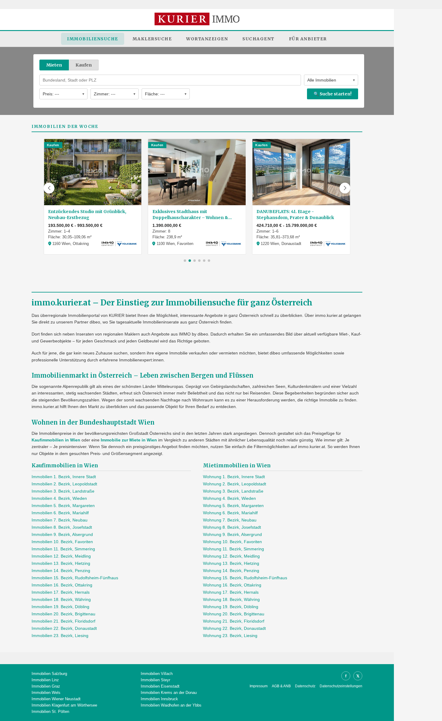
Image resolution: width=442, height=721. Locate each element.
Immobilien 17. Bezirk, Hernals (61, 592)
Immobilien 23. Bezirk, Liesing (60, 635)
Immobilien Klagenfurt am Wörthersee (64, 705)
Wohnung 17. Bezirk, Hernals (231, 592)
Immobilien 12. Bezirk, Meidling (61, 556)
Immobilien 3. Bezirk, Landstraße (63, 491)
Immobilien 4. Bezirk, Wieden (59, 498)
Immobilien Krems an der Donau (169, 692)
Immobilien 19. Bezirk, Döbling (60, 606)
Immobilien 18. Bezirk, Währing (61, 599)
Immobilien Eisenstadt (160, 686)
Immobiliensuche (92, 39)
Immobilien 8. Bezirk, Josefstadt (62, 527)
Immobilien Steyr (155, 680)
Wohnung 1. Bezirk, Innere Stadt (234, 476)
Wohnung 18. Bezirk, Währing (231, 599)
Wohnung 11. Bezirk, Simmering (233, 548)
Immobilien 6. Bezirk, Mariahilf (60, 512)
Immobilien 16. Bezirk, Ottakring (62, 585)
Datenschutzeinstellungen (341, 686)
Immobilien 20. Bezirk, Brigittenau (63, 613)
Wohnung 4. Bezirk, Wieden (229, 498)
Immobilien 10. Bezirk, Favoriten (62, 541)
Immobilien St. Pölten (50, 711)
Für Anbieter (308, 39)
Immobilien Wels (46, 692)
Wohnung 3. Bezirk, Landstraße (233, 491)
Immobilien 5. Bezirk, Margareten (63, 505)
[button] (49, 188)
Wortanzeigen (207, 39)
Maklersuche (152, 39)
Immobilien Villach (157, 673)
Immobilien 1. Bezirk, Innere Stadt (64, 476)
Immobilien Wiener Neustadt (56, 699)
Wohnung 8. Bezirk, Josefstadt (232, 527)
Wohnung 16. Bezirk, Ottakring (232, 585)
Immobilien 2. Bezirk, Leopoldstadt (64, 483)
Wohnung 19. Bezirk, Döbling (230, 606)
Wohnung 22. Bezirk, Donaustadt (234, 628)
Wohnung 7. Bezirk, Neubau (229, 520)
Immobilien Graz (46, 686)
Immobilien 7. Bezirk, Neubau (59, 520)
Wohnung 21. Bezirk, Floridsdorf (233, 621)
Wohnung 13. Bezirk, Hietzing (231, 563)
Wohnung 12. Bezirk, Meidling (231, 556)
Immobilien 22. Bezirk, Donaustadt (64, 628)
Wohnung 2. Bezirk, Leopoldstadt (234, 483)
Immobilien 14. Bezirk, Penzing (61, 570)
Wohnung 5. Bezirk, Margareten (233, 505)
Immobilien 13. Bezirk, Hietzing (61, 563)
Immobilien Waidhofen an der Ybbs (171, 705)
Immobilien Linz (45, 680)
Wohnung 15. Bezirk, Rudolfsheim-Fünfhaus (245, 577)
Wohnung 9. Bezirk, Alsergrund (232, 534)
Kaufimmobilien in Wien (56, 440)
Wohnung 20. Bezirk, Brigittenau (233, 613)
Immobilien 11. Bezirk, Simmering (63, 548)
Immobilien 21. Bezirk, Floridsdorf (63, 621)
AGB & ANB (281, 686)
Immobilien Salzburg (49, 673)
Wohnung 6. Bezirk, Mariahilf (230, 512)
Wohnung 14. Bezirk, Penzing (231, 570)
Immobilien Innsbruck (159, 699)
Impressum (259, 686)
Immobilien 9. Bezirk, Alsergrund (62, 534)
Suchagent (258, 39)
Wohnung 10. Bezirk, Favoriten (232, 541)
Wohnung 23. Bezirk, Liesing (230, 635)
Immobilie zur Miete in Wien (129, 440)
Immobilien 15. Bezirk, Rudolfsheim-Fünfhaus (75, 577)
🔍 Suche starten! (332, 94)
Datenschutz (305, 686)
